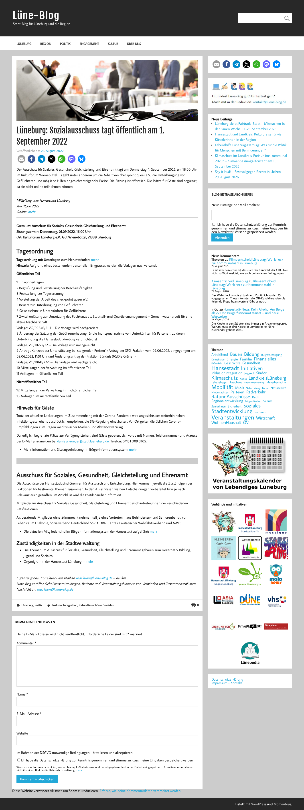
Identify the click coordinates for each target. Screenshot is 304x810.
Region (45, 43)
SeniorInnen (218, 406)
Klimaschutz (224, 377)
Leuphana (236, 382)
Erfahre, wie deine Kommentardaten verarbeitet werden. (140, 790)
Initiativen (252, 368)
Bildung (251, 354)
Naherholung (253, 388)
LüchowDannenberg (254, 382)
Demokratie (218, 359)
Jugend (249, 373)
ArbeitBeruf (219, 354)
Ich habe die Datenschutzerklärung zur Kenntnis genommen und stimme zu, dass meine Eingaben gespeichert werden (107, 760)
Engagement (89, 43)
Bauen (236, 354)
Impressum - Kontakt (226, 683)
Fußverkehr (216, 363)
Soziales (108, 605)
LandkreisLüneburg (267, 378)
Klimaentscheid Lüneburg (229, 281)
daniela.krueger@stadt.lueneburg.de (83, 441)
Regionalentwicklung (227, 401)
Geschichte (232, 363)
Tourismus (260, 412)
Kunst (243, 378)
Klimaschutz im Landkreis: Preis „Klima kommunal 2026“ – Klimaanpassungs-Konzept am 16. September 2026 (251, 160)
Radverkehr (255, 392)
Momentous (282, 804)
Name (22, 694)
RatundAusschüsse (90, 605)
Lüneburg (24, 43)
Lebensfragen (219, 382)
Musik (239, 387)
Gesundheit (251, 363)
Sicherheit (234, 406)
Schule (267, 401)
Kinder (261, 373)
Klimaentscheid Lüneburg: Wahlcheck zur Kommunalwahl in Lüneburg (247, 261)
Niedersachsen (220, 392)
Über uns (134, 43)
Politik (65, 43)
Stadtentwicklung (231, 411)
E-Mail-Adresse (28, 713)
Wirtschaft (265, 417)
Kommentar (26, 643)
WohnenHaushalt (226, 422)
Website (22, 733)
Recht (255, 397)
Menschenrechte (276, 382)
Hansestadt (225, 368)
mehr (32, 211)
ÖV (246, 422)
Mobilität (222, 387)
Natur (265, 388)
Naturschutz (278, 388)
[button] (21, 159)
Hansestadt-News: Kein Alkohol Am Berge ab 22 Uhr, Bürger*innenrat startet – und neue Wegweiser (247, 313)
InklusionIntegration (64, 605)
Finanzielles (265, 359)
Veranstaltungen (232, 417)
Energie (232, 359)
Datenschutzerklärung (227, 679)
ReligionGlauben (253, 401)
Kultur (113, 43)
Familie (246, 359)
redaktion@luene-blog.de (94, 578)
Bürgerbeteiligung (271, 354)
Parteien (237, 392)
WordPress (258, 804)
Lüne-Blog (35, 15)
